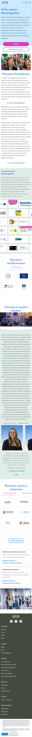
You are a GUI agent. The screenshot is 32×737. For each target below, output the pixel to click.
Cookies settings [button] (13, 734)
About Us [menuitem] (3, 629)
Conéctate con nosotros (16, 471)
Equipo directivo (23, 423)
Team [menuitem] (2, 632)
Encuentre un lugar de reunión (12, 563)
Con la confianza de (9, 493)
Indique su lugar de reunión (11, 583)
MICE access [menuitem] (4, 711)
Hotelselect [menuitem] (4, 714)
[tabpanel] (12, 448)
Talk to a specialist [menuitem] (6, 699)
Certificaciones (16, 267)
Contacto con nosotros (16, 49)
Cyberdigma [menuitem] (4, 708)
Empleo (16, 44)
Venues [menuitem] (3, 688)
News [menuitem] (2, 638)
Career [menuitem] (3, 635)
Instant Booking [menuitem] (5, 661)
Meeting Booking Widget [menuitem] (8, 667)
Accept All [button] (5, 734)
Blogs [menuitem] (2, 647)
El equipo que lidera (9, 423)
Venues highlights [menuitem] (6, 653)
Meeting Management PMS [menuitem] (9, 676)
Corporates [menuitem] (4, 685)
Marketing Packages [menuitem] (7, 673)
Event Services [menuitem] (5, 670)
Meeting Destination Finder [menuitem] (9, 664)
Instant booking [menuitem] (5, 691)
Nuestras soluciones (8, 560)
